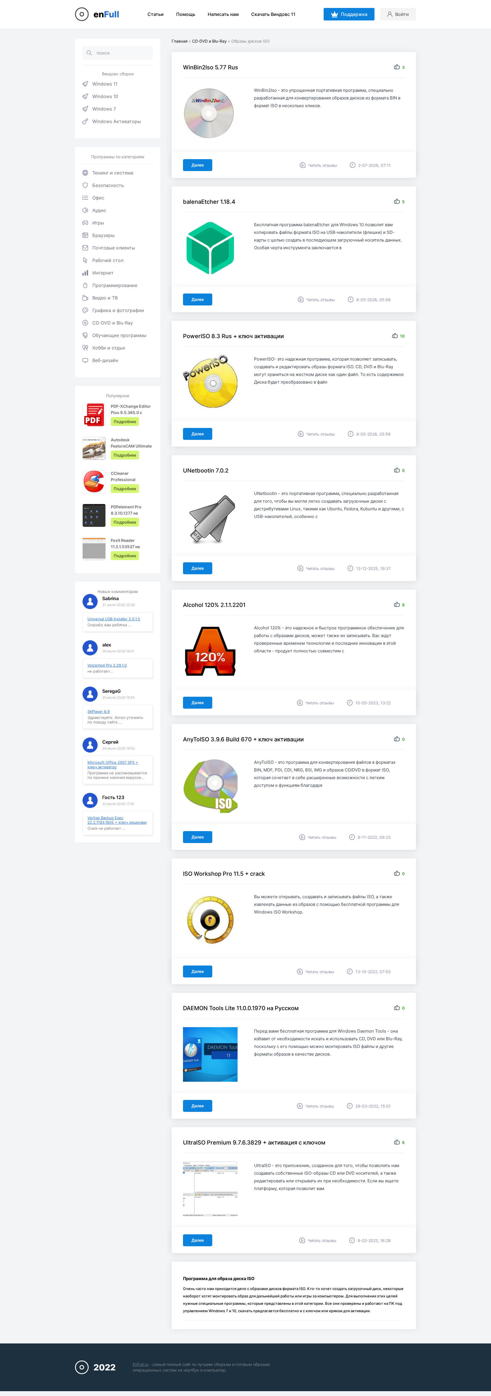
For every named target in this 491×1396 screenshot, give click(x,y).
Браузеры (103, 235)
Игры (98, 223)
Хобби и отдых (108, 348)
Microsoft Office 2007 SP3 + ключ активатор (113, 764)
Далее (198, 165)
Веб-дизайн (105, 360)
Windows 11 (104, 84)
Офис (98, 198)
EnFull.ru (140, 1364)
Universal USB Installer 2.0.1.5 (114, 619)
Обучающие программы (119, 335)
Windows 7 (104, 109)
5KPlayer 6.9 (99, 711)
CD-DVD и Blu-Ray (112, 323)
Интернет (103, 273)
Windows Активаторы (116, 121)
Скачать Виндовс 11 (273, 14)
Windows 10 (105, 96)
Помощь (185, 14)
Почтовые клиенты (113, 248)
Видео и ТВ (105, 298)
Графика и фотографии (118, 310)
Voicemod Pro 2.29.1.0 (107, 665)
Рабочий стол (107, 260)
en (106, 14)
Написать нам (223, 14)
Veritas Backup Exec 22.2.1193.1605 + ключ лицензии (117, 820)
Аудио (99, 210)
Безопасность (108, 185)
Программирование (114, 285)
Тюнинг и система (112, 173)
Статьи (155, 14)
